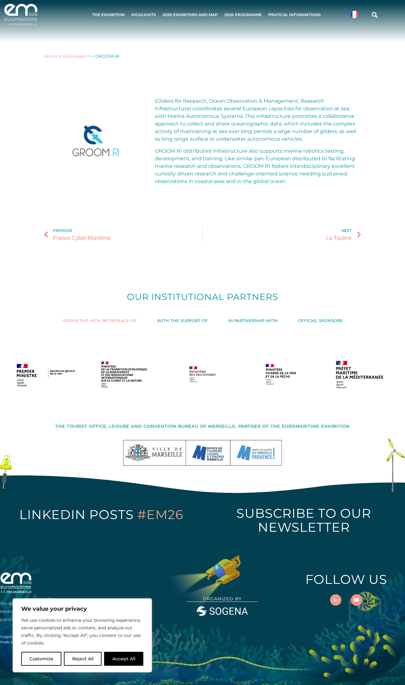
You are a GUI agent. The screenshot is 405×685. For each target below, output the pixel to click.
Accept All (123, 659)
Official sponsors (320, 320)
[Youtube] (356, 600)
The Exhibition (108, 14)
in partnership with (253, 320)
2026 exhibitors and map (190, 14)
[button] (374, 14)
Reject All (83, 659)
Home (50, 56)
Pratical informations (294, 14)
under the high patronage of (99, 320)
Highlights (143, 14)
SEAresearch (76, 56)
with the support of (182, 320)
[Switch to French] (354, 14)
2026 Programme (243, 14)
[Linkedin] (335, 600)
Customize (41, 659)
